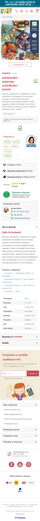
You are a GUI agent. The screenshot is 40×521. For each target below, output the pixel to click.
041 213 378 (18, 215)
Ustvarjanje (8, 273)
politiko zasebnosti (17, 378)
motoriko (8, 156)
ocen (16, 186)
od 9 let (16, 142)
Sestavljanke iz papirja (23, 273)
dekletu (14, 146)
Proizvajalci (8, 291)
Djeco (18, 291)
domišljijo (8, 151)
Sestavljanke (9, 17)
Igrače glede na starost (12, 279)
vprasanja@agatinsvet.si (22, 218)
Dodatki (5, 343)
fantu (6, 146)
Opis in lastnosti (9, 227)
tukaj (9, 121)
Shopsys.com (20, 514)
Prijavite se (32, 373)
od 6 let (7, 142)
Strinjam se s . (13, 378)
